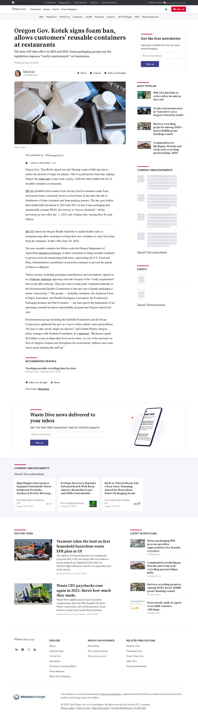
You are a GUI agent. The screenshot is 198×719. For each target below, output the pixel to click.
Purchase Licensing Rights (62, 666)
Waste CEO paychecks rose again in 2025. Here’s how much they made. (84, 590)
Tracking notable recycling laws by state (51, 368)
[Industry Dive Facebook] (23, 650)
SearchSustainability (109, 2)
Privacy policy (68, 708)
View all (141, 252)
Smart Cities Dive (80, 2)
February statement (40, 279)
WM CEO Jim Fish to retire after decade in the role (167, 96)
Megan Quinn (33, 372)
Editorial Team (56, 651)
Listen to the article (43, 163)
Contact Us (55, 656)
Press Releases (69, 9)
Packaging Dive (65, 2)
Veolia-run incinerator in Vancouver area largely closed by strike (168, 112)
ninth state (44, 178)
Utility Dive (94, 2)
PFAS (137, 17)
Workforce (65, 17)
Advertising (93, 645)
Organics (111, 17)
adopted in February (50, 253)
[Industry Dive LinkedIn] (16, 650)
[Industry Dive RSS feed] (35, 650)
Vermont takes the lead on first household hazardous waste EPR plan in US (83, 546)
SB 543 (30, 191)
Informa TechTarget (111, 694)
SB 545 (30, 231)
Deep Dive (36, 9)
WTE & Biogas (125, 17)
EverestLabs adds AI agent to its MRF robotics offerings (164, 606)
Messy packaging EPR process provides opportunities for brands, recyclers (164, 546)
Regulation (52, 17)
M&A (41, 17)
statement (84, 333)
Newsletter (54, 661)
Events (55, 9)
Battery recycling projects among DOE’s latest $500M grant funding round (167, 129)
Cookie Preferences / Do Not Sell (128, 708)
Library (46, 9)
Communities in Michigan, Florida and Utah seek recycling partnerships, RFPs (167, 148)
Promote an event (156, 304)
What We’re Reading (59, 676)
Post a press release (157, 252)
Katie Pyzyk (29, 71)
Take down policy (101, 708)
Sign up (180, 9)
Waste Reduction (150, 17)
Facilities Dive (50, 2)
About (52, 645)
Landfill (88, 17)
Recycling (99, 17)
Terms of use (83, 708)
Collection (77, 17)
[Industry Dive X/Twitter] (29, 650)
